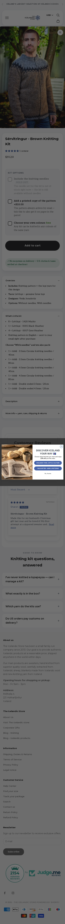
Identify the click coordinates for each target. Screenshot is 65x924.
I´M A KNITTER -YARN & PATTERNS (48, 468)
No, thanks (48, 473)
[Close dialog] (61, 446)
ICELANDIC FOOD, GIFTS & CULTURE (48, 463)
